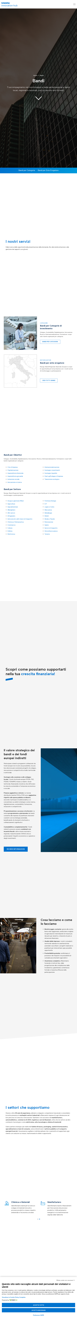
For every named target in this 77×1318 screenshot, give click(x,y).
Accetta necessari (39, 1310)
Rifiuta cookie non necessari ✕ (65, 1280)
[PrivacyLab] (13, 1300)
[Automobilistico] (44, 1203)
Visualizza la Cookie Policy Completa (13, 1297)
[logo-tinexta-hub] (9, 4)
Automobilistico (54, 1202)
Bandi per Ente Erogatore (48, 170)
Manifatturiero (18, 1202)
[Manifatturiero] (8, 1203)
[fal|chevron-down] (38, 98)
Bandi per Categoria (26, 170)
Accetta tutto (38, 1305)
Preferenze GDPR (38, 1315)
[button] (74, 4)
